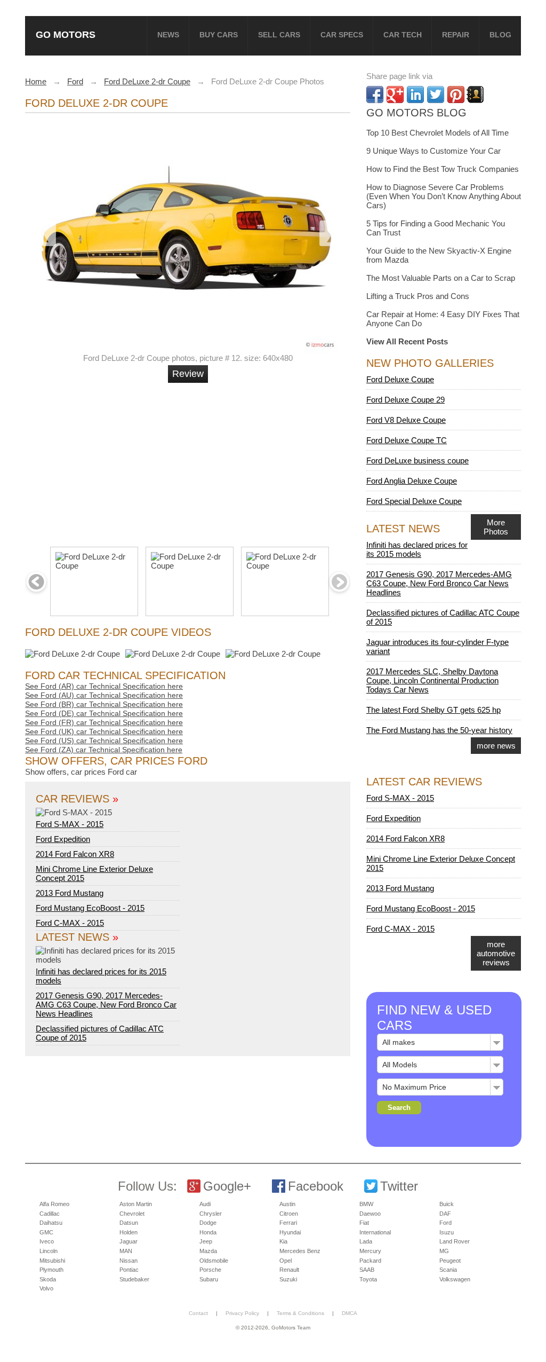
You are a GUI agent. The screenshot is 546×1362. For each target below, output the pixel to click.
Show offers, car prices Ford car (81, 771)
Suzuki (288, 1279)
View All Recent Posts (407, 341)
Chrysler (210, 1213)
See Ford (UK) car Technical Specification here (104, 731)
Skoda (47, 1279)
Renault (289, 1269)
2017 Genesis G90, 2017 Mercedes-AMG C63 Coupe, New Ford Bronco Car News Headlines (106, 1004)
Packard (370, 1260)
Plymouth (51, 1269)
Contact (198, 1313)
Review (188, 373)
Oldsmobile (213, 1260)
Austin (287, 1204)
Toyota (368, 1279)
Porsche (210, 1269)
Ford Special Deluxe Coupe (414, 501)
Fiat (364, 1222)
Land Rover (454, 1241)
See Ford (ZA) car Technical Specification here (103, 749)
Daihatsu (50, 1222)
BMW (366, 1204)
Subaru (208, 1279)
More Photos (496, 527)
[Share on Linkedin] (415, 94)
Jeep (205, 1241)
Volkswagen (454, 1279)
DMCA (349, 1313)
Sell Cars (279, 34)
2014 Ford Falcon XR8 (75, 854)
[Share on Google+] (395, 94)
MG (444, 1251)
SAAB (366, 1269)
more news (496, 745)
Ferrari (288, 1222)
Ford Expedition (63, 839)
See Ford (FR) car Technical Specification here (104, 722)
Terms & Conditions (300, 1313)
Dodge (207, 1222)
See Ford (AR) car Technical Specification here (104, 686)
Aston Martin (135, 1204)
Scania (448, 1269)
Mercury (370, 1251)
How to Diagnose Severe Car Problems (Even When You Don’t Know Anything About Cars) (443, 196)
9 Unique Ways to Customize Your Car (433, 150)
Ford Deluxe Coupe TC (406, 440)
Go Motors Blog (416, 113)
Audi (205, 1204)
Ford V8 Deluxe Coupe (406, 419)
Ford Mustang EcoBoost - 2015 (90, 907)
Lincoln (48, 1251)
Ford (445, 1222)
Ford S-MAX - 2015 (69, 824)
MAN (125, 1251)
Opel (285, 1260)
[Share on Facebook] (374, 94)
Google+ (227, 1186)
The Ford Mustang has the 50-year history (439, 730)
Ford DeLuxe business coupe (417, 460)
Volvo (46, 1288)
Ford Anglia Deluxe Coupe (411, 480)
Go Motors (65, 34)
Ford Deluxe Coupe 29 (405, 399)
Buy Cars (218, 34)
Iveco (46, 1241)
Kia (283, 1241)
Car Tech (402, 34)
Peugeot (450, 1260)
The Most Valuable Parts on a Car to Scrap (440, 277)
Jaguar (128, 1241)
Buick (446, 1204)
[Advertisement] (189, 460)
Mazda (208, 1251)
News (168, 34)
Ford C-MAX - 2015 (70, 922)
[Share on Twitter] (435, 94)
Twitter (399, 1186)
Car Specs (341, 34)
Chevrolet (131, 1213)
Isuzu (446, 1232)
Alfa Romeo (54, 1204)
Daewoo (370, 1213)
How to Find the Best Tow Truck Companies (442, 169)
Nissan (128, 1260)
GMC (46, 1232)
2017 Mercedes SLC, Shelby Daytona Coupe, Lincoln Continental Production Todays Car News (432, 680)
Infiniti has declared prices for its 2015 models (101, 976)
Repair (455, 34)
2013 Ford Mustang (69, 892)
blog (500, 34)
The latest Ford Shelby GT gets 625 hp (433, 709)
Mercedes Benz (299, 1251)
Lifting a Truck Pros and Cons (417, 296)
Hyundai (290, 1232)
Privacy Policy (242, 1313)
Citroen (288, 1213)
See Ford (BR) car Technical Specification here (104, 704)
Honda (207, 1232)
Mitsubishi (52, 1260)
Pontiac (129, 1269)
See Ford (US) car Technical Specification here (104, 740)
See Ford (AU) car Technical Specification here (104, 695)
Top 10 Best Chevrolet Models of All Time (437, 132)
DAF (445, 1213)
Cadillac (49, 1213)
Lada (365, 1241)
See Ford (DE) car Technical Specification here (104, 713)
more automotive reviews (496, 953)
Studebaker (134, 1279)
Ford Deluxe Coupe (400, 379)
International (375, 1232)
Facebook (315, 1186)
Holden (128, 1232)
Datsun (128, 1222)
